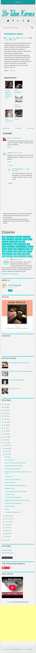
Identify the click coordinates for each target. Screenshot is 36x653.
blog (24, 242)
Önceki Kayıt (30, 128)
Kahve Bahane (26, 237)
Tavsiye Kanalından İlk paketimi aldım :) (15, 485)
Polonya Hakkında (13, 242)
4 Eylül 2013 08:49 (16, 138)
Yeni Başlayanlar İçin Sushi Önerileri (19, 362)
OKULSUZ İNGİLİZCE (7, 553)
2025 (5, 407)
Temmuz (7, 519)
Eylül (6, 454)
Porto (23, 254)
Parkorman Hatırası (10, 482)
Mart (6, 530)
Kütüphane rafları (13, 33)
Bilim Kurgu (9, 251)
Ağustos (7, 516)
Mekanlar (10, 249)
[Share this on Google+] (14, 70)
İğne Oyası (8, 457)
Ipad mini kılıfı (9, 476)
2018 (5, 428)
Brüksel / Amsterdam (7, 254)
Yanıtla (9, 147)
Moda (28, 244)
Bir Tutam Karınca (17, 169)
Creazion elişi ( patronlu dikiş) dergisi (15, 463)
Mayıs (7, 524)
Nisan (7, 527)
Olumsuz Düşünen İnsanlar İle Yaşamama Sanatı (8, 94)
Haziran (7, 521)
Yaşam (3, 239)
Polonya (30, 239)
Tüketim (28, 254)
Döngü (17, 119)
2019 (5, 425)
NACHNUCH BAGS (7, 550)
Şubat (7, 533)
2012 (5, 540)
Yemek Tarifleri (21, 249)
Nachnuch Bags (10, 239)
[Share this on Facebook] (10, 70)
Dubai (3, 256)
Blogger (9, 602)
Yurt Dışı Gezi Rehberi (7, 244)
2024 (5, 410)
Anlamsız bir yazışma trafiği (12, 469)
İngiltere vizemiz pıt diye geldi (13, 503)
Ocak (6, 536)
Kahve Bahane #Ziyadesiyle (16, 380)
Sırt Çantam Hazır (9, 494)
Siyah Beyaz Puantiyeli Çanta (13, 512)
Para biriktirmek (22, 256)
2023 (5, 413)
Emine (9, 138)
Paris (14, 254)
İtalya (27, 249)
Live (20, 242)
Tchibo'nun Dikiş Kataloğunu (12, 479)
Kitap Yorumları (21, 244)
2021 (5, 419)
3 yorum (14, 40)
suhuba (9, 152)
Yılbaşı (15, 251)
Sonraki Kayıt (6, 128)
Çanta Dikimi (18, 239)
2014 (5, 440)
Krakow (25, 239)
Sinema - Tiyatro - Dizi (21, 246)
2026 (5, 404)
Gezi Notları (5, 242)
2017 (5, 431)
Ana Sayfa (18, 128)
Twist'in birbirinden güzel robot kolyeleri (16, 491)
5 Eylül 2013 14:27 (17, 152)
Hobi (15, 244)
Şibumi (7, 509)
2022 (5, 416)
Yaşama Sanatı (18, 237)
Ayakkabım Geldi (9, 488)
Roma (24, 251)
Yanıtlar (11, 165)
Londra (20, 251)
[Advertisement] (18, 623)
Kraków (4, 246)
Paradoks (30, 256)
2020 (5, 422)
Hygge (15, 256)
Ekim (6, 451)
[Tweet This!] (12, 70)
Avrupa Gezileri (11, 246)
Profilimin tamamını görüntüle (10, 274)
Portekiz (19, 254)
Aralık (7, 445)
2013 (5, 443)
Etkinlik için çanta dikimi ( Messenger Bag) (21, 371)
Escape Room (10, 256)
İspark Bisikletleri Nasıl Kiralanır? (14, 466)
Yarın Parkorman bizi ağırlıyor (13, 497)
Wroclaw (29, 251)
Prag (31, 249)
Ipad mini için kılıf (9, 460)
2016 (5, 434)
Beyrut (3, 251)
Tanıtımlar (30, 246)
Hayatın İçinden (10, 237)
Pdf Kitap (4, 249)
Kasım (7, 448)
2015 (5, 437)
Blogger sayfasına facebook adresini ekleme (17, 500)
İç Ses (7, 40)
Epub (15, 249)
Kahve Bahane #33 (14, 388)
